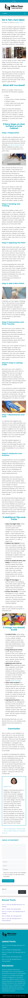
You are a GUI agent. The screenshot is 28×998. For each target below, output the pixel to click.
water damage (16, 680)
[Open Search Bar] (24, 13)
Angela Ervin (7, 786)
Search (4, 889)
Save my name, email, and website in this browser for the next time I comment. (14, 874)
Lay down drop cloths (15, 145)
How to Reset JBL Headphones (12, 916)
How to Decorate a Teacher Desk (14, 829)
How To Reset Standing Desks (11, 909)
